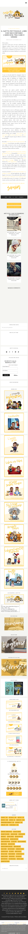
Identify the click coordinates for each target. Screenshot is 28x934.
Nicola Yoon (4, 853)
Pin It (16, 197)
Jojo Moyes (18, 856)
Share (10, 197)
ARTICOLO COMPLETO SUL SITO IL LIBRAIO (13, 183)
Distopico (11, 817)
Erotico (20, 817)
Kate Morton (4, 858)
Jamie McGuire (14, 834)
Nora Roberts (12, 853)
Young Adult (13, 824)
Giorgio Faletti (20, 853)
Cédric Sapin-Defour (12, 161)
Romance (17, 822)
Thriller (3, 824)
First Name (5, 370)
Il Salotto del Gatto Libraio (9, 922)
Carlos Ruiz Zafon (5, 841)
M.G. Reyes (11, 851)
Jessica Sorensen (22, 841)
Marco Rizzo (18, 851)
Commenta (21, 197)
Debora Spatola (18, 836)
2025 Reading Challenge (9, 802)
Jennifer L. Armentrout (6, 831)
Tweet (6, 197)
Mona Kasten (22, 834)
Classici (3, 817)
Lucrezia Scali (4, 851)
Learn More (12, 933)
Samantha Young (5, 861)
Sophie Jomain (10, 836)
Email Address (6, 366)
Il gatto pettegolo (14, 28)
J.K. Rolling (13, 841)
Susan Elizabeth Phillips (6, 846)
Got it (18, 933)
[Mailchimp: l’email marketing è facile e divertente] (16, 376)
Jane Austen (11, 856)
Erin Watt (3, 836)
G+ (13, 197)
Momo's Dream (19, 924)
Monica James (20, 858)
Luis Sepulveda (12, 858)
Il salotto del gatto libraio (10, 804)
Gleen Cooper (4, 856)
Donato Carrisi (17, 831)
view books (15, 810)
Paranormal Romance (6, 822)
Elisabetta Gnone (5, 834)
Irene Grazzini (17, 846)
